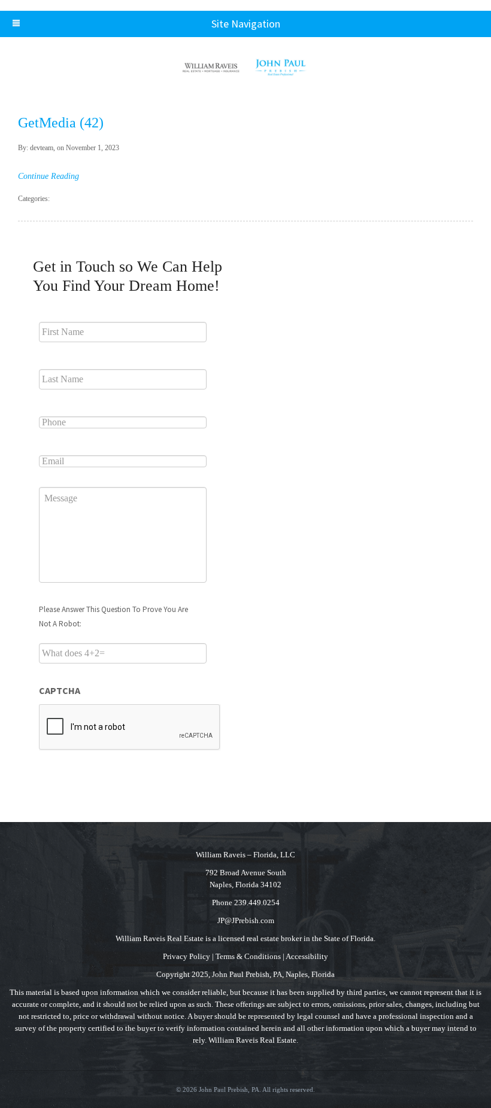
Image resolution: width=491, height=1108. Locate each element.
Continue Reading (48, 176)
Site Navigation (245, 24)
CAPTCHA (59, 690)
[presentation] (130, 727)
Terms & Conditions (248, 956)
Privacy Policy (186, 956)
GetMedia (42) (61, 122)
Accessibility (307, 956)
